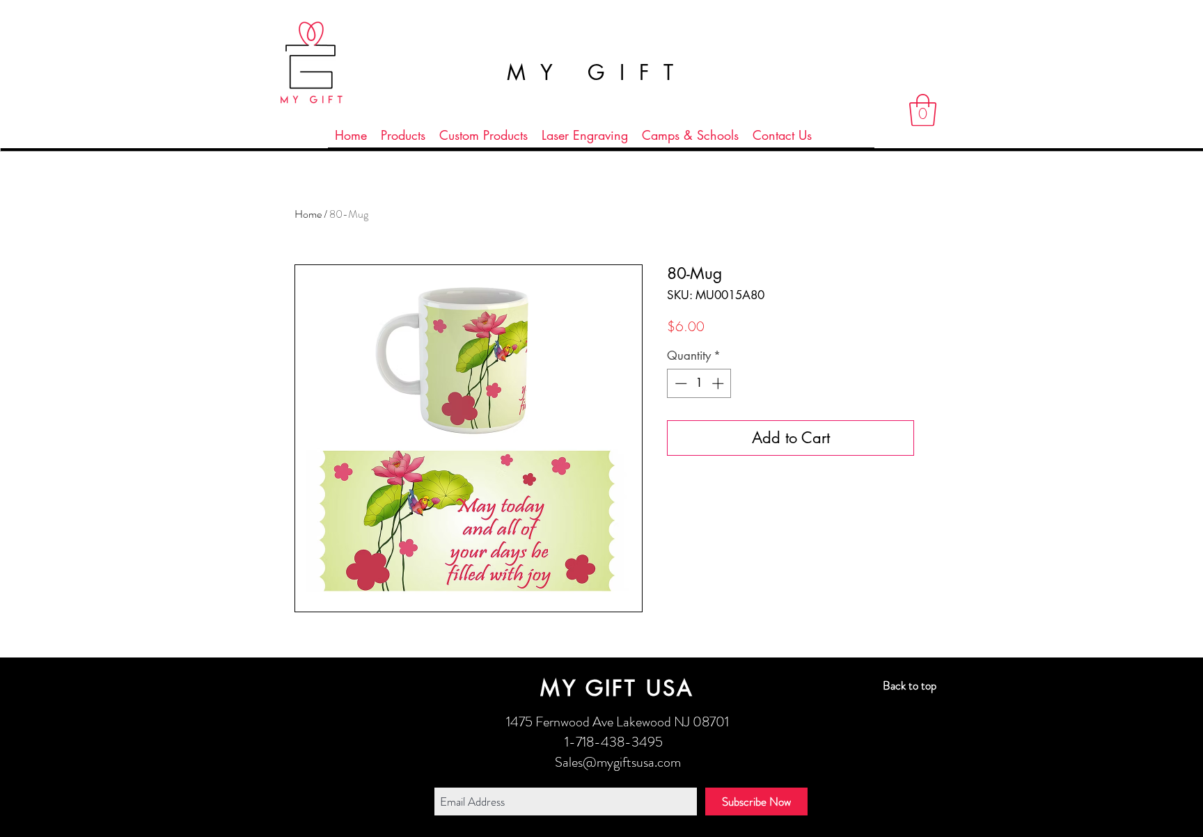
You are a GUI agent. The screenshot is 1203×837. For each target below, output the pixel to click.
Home (308, 214)
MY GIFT (597, 72)
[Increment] (719, 383)
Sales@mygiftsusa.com (618, 762)
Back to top (909, 685)
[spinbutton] (699, 383)
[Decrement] (679, 383)
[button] (922, 110)
